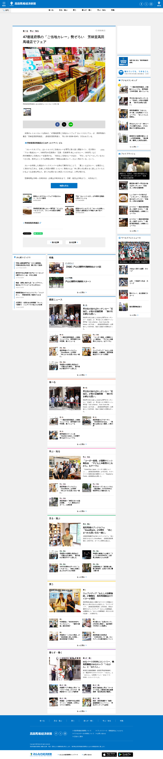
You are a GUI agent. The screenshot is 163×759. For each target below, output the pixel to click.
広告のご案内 (78, 736)
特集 (113, 10)
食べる (51, 10)
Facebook (141, 4)
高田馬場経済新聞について (82, 730)
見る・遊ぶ (63, 10)
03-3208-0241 (72, 136)
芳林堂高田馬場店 (32, 223)
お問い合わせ (101, 733)
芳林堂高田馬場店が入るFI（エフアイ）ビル (44, 143)
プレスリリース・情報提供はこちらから (110, 730)
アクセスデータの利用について (84, 733)
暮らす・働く (87, 10)
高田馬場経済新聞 (23, 4)
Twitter (146, 4)
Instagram (151, 4)
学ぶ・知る (101, 10)
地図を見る (64, 186)
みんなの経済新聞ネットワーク (41, 754)
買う (74, 10)
